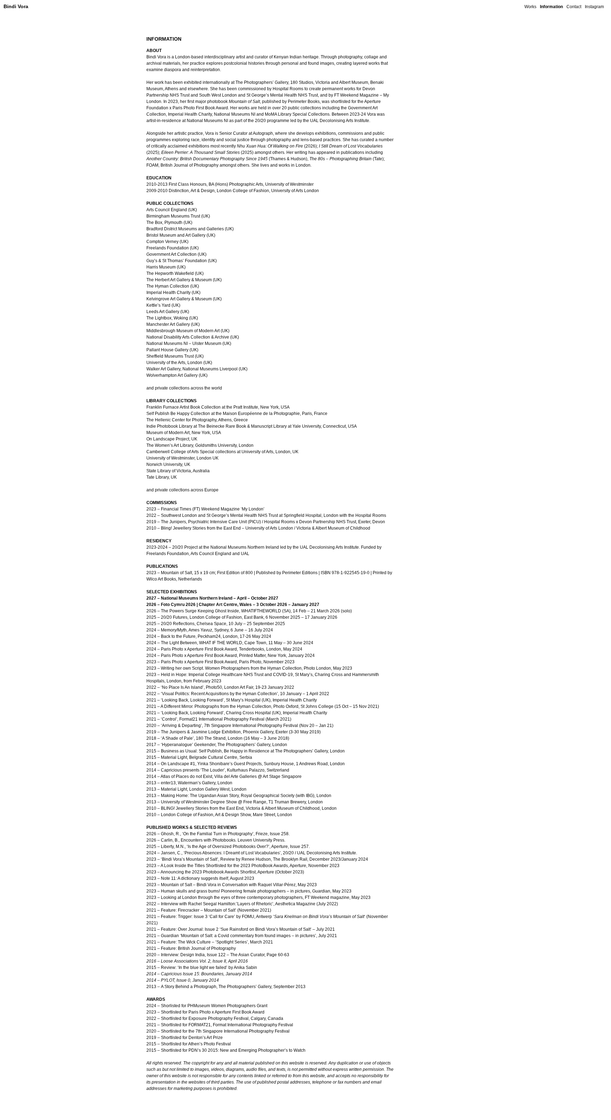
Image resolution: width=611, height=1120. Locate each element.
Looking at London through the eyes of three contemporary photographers (232, 897)
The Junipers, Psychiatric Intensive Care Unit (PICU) (211, 521)
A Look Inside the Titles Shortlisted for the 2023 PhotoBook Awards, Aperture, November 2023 (250, 865)
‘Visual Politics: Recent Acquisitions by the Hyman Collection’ (219, 693)
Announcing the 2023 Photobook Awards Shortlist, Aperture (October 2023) (232, 872)
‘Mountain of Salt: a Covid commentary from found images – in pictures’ (248, 935)
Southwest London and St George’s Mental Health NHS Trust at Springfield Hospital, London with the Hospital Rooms (273, 515)
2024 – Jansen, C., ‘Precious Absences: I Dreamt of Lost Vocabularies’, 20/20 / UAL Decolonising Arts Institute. (251, 852)
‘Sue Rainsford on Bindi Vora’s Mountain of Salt (265, 929)
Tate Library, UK (161, 477)
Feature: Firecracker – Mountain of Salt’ (199, 910)
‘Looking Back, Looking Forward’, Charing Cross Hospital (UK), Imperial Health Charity (244, 712)
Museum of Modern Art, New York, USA (183, 432)
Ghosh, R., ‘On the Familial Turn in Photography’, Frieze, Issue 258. (225, 833)
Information (551, 6)
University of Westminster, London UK (182, 458)
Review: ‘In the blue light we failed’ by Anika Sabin (209, 967)
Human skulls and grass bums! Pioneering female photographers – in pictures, (236, 891)
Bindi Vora (16, 6)
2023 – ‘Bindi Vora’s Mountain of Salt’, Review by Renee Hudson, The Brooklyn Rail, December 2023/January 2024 (257, 859)
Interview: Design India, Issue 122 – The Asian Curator (212, 954)
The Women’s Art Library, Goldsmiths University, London (200, 445)
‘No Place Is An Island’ (182, 687)
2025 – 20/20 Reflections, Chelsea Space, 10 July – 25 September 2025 (215, 623)
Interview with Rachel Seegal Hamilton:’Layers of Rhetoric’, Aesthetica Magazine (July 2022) (249, 903)
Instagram (594, 6)
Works (530, 6)
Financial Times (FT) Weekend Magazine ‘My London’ (212, 509)
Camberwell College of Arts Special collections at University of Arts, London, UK (222, 451)
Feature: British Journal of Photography (198, 948)
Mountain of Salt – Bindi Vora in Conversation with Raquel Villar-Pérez (228, 884)
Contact (573, 6)
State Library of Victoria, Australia (178, 470)
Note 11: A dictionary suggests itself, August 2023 (207, 878)
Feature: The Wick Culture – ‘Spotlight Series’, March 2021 (217, 942)
